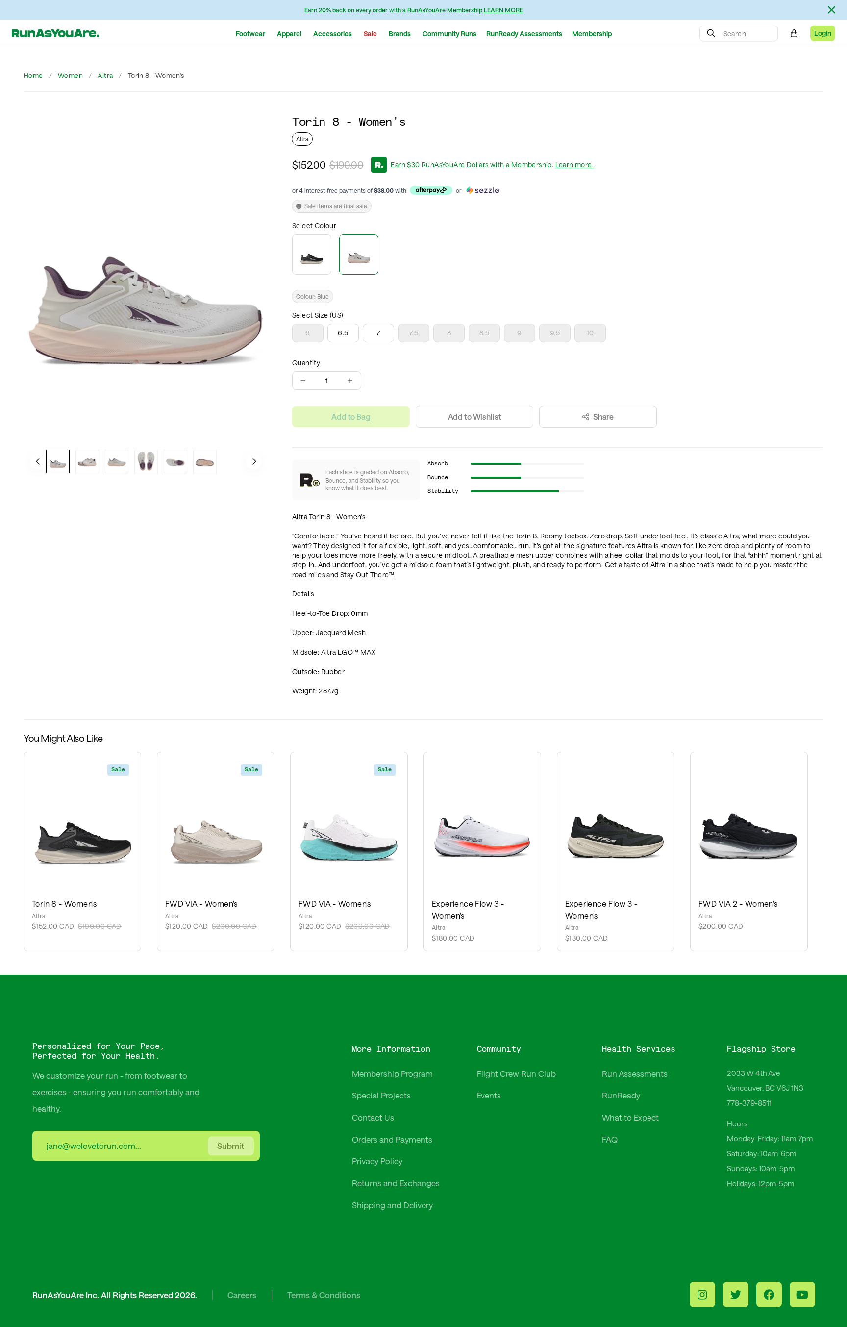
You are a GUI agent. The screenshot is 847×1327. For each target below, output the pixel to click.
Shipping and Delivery (392, 1205)
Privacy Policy (377, 1161)
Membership (592, 33)
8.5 (484, 333)
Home (33, 75)
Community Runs (449, 33)
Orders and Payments (392, 1139)
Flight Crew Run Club (516, 1073)
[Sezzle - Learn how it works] (482, 190)
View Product (82, 816)
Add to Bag (351, 416)
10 (590, 333)
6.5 (343, 333)
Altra (105, 75)
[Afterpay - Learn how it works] (431, 190)
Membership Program (392, 1073)
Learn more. (574, 164)
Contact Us (373, 1117)
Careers (241, 1295)
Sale (370, 33)
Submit (230, 1145)
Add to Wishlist (474, 416)
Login (822, 33)
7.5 (413, 333)
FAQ (610, 1139)
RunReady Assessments (524, 33)
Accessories (332, 33)
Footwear (250, 33)
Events (489, 1095)
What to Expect (630, 1117)
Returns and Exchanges (396, 1183)
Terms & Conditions (323, 1295)
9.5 (555, 333)
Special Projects (381, 1095)
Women (70, 75)
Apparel (289, 33)
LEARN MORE (503, 9)
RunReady (621, 1095)
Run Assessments (635, 1073)
